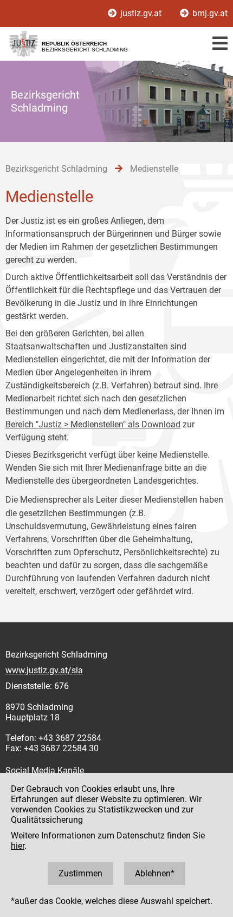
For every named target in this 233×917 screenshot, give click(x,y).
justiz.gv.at (141, 13)
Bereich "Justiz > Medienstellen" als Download (92, 424)
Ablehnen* (154, 873)
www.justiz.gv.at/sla (44, 670)
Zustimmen (80, 873)
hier (17, 846)
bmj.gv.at (209, 13)
